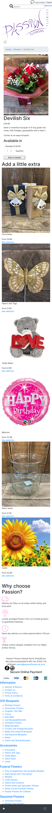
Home (8, 49)
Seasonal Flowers (12, 796)
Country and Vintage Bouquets (19, 728)
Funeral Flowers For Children (18, 791)
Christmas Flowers (13, 801)
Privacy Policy (11, 693)
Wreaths (8, 777)
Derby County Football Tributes (19, 788)
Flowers (17, 49)
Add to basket (14, 157)
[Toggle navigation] (5, 42)
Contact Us (10, 690)
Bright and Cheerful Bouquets (18, 731)
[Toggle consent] (44, 808)
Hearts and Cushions (14, 782)
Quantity (19, 151)
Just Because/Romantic (15, 720)
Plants (7, 737)
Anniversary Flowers (14, 708)
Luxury (8, 714)
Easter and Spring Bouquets (17, 740)
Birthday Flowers (12, 705)
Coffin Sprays (11, 780)
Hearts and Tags (12, 753)
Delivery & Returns (13, 687)
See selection (8, 242)
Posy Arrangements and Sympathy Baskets (24, 771)
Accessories (8, 745)
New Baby (9, 717)
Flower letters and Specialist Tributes (22, 785)
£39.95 (7, 123)
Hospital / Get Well (13, 711)
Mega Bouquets (12, 725)
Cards (7, 761)
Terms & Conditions (14, 696)
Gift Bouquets (9, 701)
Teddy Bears (10, 755)
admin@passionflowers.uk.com (31, 664)
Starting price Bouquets (16, 734)
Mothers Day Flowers (14, 803)
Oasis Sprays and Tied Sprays (18, 774)
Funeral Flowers (11, 766)
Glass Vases (10, 758)
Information (8, 682)
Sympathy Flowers (13, 723)
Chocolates (10, 750)
